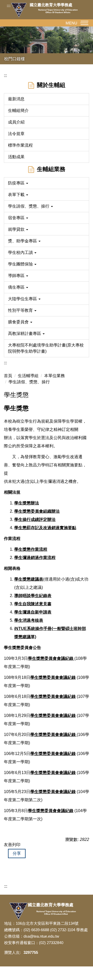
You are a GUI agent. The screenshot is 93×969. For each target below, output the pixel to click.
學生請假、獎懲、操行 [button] (29, 206)
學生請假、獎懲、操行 (29, 382)
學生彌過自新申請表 (32, 612)
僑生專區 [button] (17, 287)
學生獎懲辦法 (26, 503)
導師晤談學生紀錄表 (32, 595)
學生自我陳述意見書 (32, 604)
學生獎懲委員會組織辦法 (37, 511)
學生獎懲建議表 (28, 579)
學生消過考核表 (28, 620)
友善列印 (12, 844)
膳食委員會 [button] (19, 322)
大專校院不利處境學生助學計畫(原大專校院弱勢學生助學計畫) (46, 348)
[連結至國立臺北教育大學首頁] (20, 10)
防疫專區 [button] (17, 183)
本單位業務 (54, 376)
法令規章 (16, 133)
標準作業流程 (20, 145)
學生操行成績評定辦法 (35, 519)
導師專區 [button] (17, 275)
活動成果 (16, 157)
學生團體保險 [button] (21, 264)
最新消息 (16, 99)
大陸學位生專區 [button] (23, 299)
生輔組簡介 (18, 110)
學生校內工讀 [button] (21, 252)
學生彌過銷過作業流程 (35, 557)
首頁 (8, 376)
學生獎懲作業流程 (30, 549)
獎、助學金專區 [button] (23, 241)
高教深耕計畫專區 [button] (25, 333)
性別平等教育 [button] (21, 310)
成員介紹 (16, 122)
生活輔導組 (28, 376)
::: (9, 5)
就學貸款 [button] (17, 229)
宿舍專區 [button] (17, 218)
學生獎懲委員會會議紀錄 (53, 715)
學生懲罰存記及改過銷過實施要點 (45, 528)
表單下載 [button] (17, 194)
